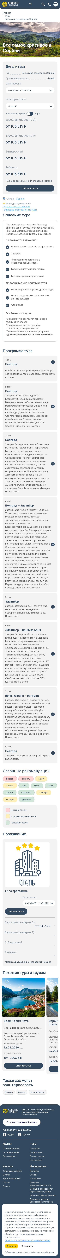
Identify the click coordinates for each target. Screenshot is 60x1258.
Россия (6, 1186)
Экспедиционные (11, 1152)
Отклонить (27, 1246)
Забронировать (30, 188)
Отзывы (33, 1174)
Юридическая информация (43, 1195)
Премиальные (9, 1156)
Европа (21, 1092)
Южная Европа (37, 1092)
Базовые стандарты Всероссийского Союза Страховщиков (41, 1202)
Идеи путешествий (12, 1178)
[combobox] (30, 90)
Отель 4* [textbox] (12, 106)
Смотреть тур (23, 1069)
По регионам (36, 1152)
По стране (35, 1148)
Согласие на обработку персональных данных (41, 1190)
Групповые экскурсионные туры (20, 209)
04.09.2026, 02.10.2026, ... (21, 1051)
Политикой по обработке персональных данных (27, 1240)
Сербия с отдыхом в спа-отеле (21, 1022)
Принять (11, 1246)
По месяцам (36, 1160)
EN (30, 4)
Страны (6, 1182)
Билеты (6, 1174)
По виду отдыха (37, 1156)
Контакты (34, 1171)
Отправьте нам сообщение (21, 1122)
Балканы (9, 1092)
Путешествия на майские (16, 206)
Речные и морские (11, 1148)
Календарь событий (12, 1171)
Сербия (20, 198)
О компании (35, 1178)
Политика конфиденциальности (40, 1183)
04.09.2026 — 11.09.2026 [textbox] (20, 90)
